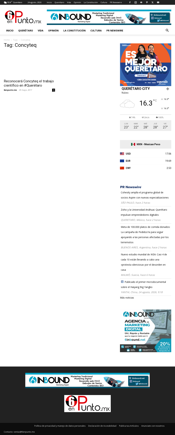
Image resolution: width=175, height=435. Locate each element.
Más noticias (127, 297)
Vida (69, 2)
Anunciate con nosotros (152, 425)
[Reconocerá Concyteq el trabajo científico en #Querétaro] (29, 64)
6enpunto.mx (10, 90)
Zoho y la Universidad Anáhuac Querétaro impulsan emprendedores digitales (144, 212)
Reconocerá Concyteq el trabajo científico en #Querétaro (29, 83)
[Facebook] (129, 2)
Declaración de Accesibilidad (102, 425)
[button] (167, 30)
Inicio (49, 2)
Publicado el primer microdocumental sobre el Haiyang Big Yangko (143, 284)
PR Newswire (116, 2)
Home (7, 39)
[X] (152, 2)
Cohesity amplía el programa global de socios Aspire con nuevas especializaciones (145, 195)
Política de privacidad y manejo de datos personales (59, 425)
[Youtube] (158, 2)
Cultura (103, 2)
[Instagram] (135, 2)
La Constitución (91, 2)
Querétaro (59, 2)
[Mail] (141, 2)
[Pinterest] (146, 2)
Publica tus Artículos (129, 425)
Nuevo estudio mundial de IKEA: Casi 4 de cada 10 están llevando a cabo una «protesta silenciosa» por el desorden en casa (144, 262)
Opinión (77, 2)
